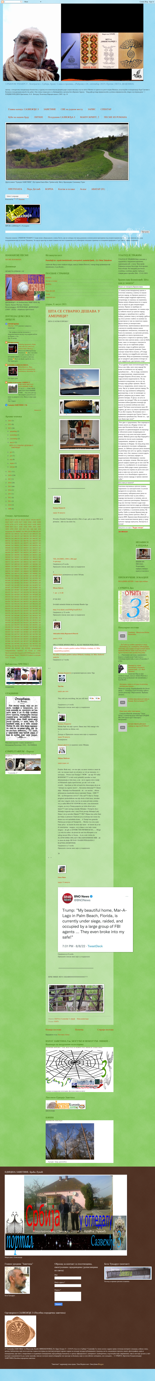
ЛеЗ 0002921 (15, 552)
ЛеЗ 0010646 (24, 576)
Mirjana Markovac (64, 758)
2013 (10, 494)
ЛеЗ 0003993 (15, 562)
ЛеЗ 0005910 (33, 566)
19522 (7, 529)
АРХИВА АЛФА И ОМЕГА (18, 365)
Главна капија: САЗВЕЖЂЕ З (23, 109)
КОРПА (49, 189)
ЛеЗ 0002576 (24, 543)
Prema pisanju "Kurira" (12, 655)
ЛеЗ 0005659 (24, 564)
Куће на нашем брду (18, 117)
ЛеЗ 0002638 (33, 545)
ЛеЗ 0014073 (24, 587)
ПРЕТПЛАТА (15, 189)
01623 (7, 522)
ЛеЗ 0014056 (15, 585)
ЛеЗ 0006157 (24, 569)
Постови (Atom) (64, 1034)
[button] (54, 516)
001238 (33, 520)
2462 (35, 529)
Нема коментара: (83, 1019)
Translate (22, 199)
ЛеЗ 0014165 (24, 594)
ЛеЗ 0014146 (33, 590)
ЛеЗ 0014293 (15, 601)
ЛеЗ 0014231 (24, 597)
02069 (7, 527)
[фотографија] (95, 951)
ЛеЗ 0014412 (24, 615)
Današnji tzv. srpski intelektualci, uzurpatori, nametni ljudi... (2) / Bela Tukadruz (79, 260)
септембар (14, 438)
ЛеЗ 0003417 (15, 559)
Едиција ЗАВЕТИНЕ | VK (17, 405)
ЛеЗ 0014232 (33, 597)
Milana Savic (57, 574)
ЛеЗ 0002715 (33, 548)
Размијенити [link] (62, 739)
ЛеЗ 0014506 (24, 620)
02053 (39, 524)
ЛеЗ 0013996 (15, 578)
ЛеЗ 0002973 (33, 552)
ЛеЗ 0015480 (33, 641)
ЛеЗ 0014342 (33, 606)
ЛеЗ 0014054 (33, 583)
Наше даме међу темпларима (130, 711)
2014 (10, 490)
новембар (13, 435)
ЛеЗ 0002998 (24, 555)
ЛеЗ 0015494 (15, 643)
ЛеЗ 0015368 (33, 634)
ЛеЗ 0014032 (24, 580)
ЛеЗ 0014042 (15, 583)
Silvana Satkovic (58, 588)
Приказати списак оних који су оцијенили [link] (81, 734)
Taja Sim (60, 686)
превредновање (36, 648)
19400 (30, 527)
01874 (56, 1021)
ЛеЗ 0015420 (33, 636)
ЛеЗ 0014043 (24, 583)
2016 (10, 482)
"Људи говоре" (138, 528)
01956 (34, 524)
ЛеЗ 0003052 (15, 557)
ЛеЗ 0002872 (33, 550)
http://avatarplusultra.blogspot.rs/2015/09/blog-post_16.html (22, 653)
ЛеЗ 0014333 (24, 601)
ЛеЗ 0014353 (24, 611)
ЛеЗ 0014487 (15, 620)
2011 (10, 501)
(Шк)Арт (11, 326)
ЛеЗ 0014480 (33, 618)
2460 (31, 529)
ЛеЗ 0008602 (15, 576)
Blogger (100, 1364)
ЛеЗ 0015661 (16, 648)
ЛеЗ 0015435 (24, 639)
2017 (10, 479)
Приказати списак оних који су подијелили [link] (69, 567)
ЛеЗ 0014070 (33, 585)
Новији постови (53, 1029)
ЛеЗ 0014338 (33, 604)
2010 (10, 505)
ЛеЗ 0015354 (24, 634)
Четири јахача (13, 342)
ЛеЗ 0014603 (33, 627)
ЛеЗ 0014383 (24, 613)
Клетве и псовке (66, 189)
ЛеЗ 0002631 (15, 545)
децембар (13, 431)
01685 (34, 522)
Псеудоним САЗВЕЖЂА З (61, 117)
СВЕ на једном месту (72, 109)
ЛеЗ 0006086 (15, 569)
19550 (11, 529)
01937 (30, 524)
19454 (34, 527)
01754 (11, 524)
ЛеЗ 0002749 (24, 550)
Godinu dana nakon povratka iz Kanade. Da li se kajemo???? (138, 700)
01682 (30, 522)
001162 (7, 520)
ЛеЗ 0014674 (33, 632)
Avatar (83, 189)
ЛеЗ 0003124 (24, 557)
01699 (39, 522)
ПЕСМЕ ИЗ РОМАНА (115, 117)
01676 (16, 522)
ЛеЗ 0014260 (33, 599)
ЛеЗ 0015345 (15, 634)
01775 (16, 524)
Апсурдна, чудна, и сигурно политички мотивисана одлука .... (134, 685)
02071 (11, 527)
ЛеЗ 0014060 (24, 585)
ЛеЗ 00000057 (17, 531)
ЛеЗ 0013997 (24, 578)
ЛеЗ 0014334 (33, 601)
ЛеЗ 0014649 (15, 632)
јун (11, 455)
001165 (12, 520)
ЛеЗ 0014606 (24, 629)
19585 (16, 529)
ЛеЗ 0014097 (24, 590)
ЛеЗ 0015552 (33, 643)
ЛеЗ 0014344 (15, 608)
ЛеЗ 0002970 (24, 552)
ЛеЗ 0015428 (15, 639)
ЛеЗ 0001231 (15, 534)
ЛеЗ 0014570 (15, 625)
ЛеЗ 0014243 (15, 599)
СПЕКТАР (106, 109)
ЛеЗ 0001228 (26, 531)
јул (11, 452)
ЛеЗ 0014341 (24, 606)
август (12, 442)
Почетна (79, 1029)
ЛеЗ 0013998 (33, 578)
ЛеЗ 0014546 (33, 622)
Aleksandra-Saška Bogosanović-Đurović (65, 634)
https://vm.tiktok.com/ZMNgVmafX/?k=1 (67, 609)
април (12, 463)
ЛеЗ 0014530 (15, 622)
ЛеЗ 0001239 (15, 538)
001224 (23, 520)
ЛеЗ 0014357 (33, 611)
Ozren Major (62, 877)
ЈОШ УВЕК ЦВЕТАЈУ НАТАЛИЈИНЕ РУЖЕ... (26, 385)
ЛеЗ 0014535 (24, 622)
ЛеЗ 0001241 (33, 538)
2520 (39, 529)
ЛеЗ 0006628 (24, 571)
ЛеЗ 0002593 (33, 543)
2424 (27, 529)
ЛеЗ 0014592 (33, 625)
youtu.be (56, 657)
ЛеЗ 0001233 (33, 534)
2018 (10, 475)
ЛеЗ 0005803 (24, 566)
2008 (10, 508)
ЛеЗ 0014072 (15, 587)
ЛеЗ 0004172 (33, 562)
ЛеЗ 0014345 (24, 608)
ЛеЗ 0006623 (15, 571)
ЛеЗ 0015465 (33, 639)
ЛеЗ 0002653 (15, 548)
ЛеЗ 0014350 (15, 611)
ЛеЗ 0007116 (15, 573)
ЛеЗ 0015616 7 (24, 646)
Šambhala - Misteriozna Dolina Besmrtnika (138, 633)
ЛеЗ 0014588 (24, 625)
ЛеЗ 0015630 (34, 646)
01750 (7, 524)
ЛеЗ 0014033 (33, 580)
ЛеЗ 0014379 (15, 613)
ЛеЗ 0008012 (24, 573)
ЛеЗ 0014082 (33, 587)
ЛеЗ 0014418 (33, 615)
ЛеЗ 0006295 (33, 569)
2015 (10, 486)
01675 (11, 522)
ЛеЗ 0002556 (15, 543)
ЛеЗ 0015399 (15, 636)
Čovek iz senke (35, 650)
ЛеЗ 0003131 (33, 557)
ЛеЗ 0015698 (26, 648)
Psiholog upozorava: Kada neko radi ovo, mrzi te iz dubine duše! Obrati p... (27, 346)
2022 (10, 428)
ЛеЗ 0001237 (33, 536)
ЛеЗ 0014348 (33, 608)
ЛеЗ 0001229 (34, 531)
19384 (25, 527)
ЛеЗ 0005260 (15, 564)
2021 (10, 471)
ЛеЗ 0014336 (15, 604)
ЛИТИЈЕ (38, 117)
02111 (16, 527)
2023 (10, 424)
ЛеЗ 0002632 (24, 545)
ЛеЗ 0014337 (24, 604)
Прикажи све (37, 410)
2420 (20, 529)
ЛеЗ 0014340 (15, 606)
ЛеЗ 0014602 (24, 627)
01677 (21, 522)
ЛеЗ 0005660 (33, 564)
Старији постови (105, 1029)
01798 (21, 524)
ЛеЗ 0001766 (24, 541)
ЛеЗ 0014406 (15, 615)
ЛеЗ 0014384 (33, 613)
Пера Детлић (33, 189)
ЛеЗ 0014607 (33, 629)
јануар (12, 467)
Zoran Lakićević (63, 745)
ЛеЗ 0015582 (16, 646)
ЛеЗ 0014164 (15, 594)
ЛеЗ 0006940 (33, 571)
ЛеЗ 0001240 (24, 538)
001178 (18, 520)
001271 (38, 520)
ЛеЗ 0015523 (24, 643)
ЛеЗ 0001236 (24, 536)
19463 (39, 527)
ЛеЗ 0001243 (15, 541)
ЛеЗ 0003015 (33, 555)
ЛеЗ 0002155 (33, 541)
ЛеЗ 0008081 (33, 573)
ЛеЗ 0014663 (24, 632)
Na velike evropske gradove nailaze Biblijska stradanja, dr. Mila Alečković (78, 654)
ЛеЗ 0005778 (15, 566)
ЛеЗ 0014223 (15, 597)
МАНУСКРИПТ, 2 (89, 117)
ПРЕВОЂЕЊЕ (13, 324)
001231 (28, 520)
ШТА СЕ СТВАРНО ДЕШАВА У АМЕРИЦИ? (21, 446)
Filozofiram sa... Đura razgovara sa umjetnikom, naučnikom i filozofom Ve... (27, 369)
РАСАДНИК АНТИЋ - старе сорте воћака (133, 581)
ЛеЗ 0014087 (15, 590)
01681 (25, 522)
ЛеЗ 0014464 (24, 618)
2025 (10, 420)
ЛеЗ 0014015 (15, 580)
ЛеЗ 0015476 (15, 641)
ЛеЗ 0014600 (15, 627)
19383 (21, 527)
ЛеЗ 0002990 (15, 555)
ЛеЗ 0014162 (33, 592)
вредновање (9, 531)
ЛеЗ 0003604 (33, 559)
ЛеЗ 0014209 (33, 594)
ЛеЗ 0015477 (24, 641)
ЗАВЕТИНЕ (50, 109)
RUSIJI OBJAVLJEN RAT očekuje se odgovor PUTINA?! (138, 725)
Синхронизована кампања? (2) (16, 650)
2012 (10, 497)
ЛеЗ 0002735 (15, 550)
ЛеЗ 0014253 (24, 599)
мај (11, 459)
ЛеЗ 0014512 (33, 620)
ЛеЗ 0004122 (24, 562)
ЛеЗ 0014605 (15, 629)
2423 (24, 529)
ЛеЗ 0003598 (24, 559)
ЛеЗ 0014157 (15, 592)
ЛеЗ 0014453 (15, 618)
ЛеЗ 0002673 (24, 548)
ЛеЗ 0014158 (24, 592)
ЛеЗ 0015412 (24, 636)
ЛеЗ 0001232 (24, 534)
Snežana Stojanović (59, 508)
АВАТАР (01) (98, 189)
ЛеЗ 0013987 (33, 576)
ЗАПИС (92, 109)
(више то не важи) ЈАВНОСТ (19, 382)
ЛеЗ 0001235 (15, 536)
